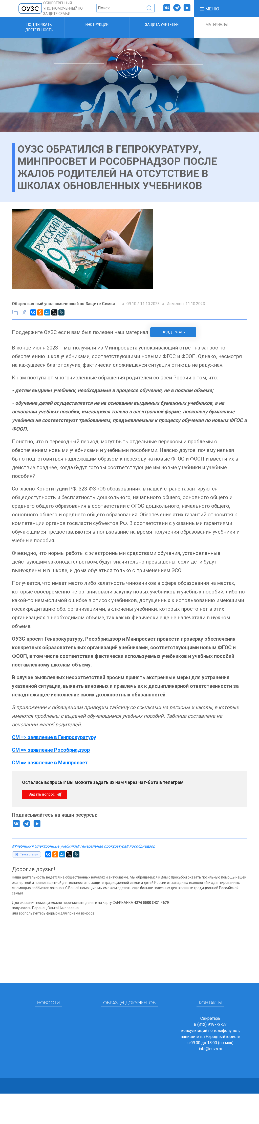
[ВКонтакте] (33, 312)
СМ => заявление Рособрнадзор (51, 750)
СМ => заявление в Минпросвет (50, 763)
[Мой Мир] (47, 312)
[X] (54, 312)
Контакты (210, 1003)
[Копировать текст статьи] (15, 312)
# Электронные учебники (54, 846)
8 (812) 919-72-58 (210, 1024)
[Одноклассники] (40, 312)
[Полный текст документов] (24, 312)
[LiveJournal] (61, 312)
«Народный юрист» (222, 1036)
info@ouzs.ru (210, 1048)
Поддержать (173, 332)
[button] (209, 8)
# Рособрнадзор (140, 846)
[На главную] (30, 8)
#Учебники (21, 846)
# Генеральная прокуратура (101, 846)
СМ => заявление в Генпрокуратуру (54, 737)
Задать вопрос (42, 794)
